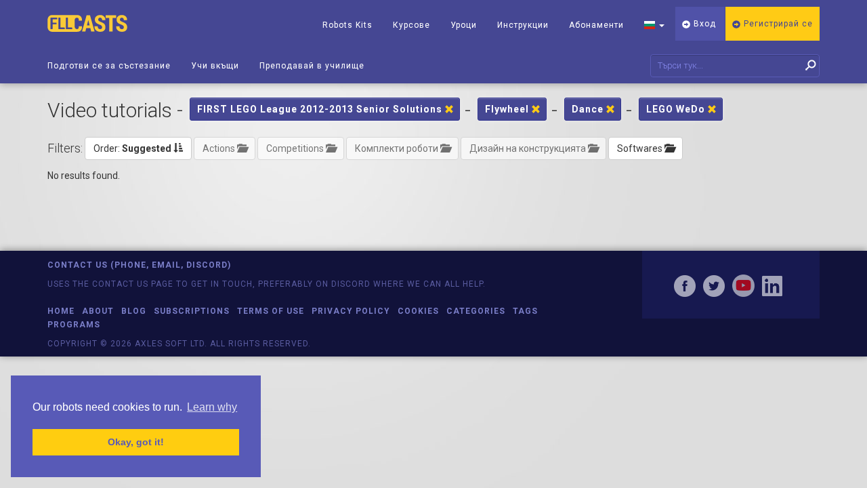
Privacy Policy (351, 311)
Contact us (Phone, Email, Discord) (139, 265)
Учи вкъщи (215, 65)
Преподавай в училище (311, 65)
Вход (703, 23)
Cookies (418, 311)
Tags (525, 311)
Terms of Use (270, 311)
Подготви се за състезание (109, 65)
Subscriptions (192, 311)
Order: (132, 148)
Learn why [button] (212, 407)
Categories (475, 311)
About (98, 311)
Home (61, 311)
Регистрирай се (777, 23)
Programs (73, 324)
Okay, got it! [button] (136, 441)
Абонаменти (596, 25)
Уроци (463, 25)
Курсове (411, 25)
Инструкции (523, 25)
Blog (133, 311)
